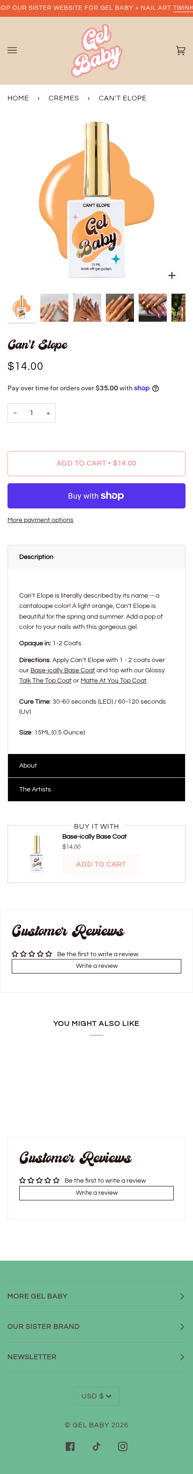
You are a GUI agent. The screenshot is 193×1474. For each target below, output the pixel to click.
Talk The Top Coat (45, 680)
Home (18, 98)
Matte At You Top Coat (114, 680)
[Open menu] (21, 51)
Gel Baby (91, 1425)
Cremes (64, 98)
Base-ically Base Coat (62, 670)
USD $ (93, 1396)
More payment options (40, 520)
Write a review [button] (97, 966)
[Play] (96, 268)
